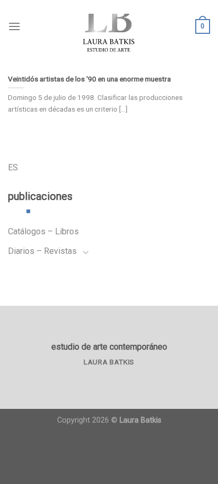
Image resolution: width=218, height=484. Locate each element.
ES (13, 167)
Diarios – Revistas (42, 251)
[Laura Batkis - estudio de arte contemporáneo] (109, 26)
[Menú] (14, 26)
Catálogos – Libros (43, 231)
